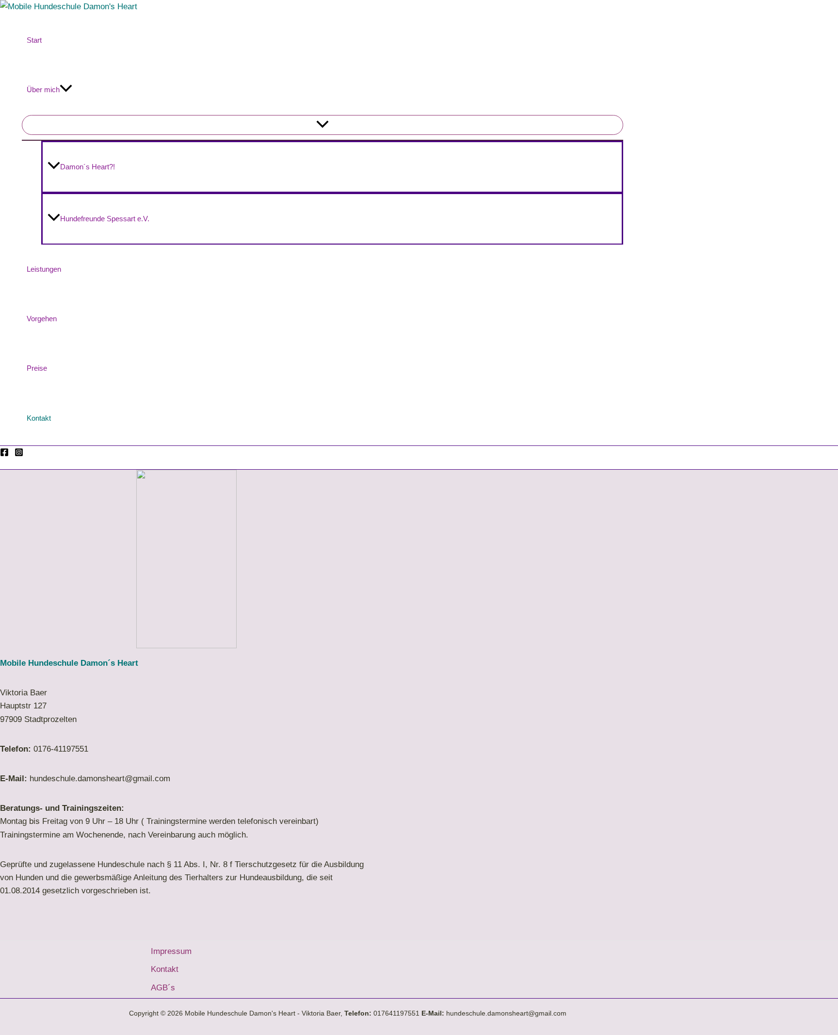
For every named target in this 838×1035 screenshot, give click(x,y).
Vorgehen (42, 318)
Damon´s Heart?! (87, 167)
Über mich (43, 89)
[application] (66, 90)
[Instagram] (19, 454)
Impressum (171, 951)
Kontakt (39, 418)
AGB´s (163, 987)
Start (34, 40)
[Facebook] (4, 454)
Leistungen (44, 269)
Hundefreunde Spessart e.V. (104, 218)
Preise (37, 368)
